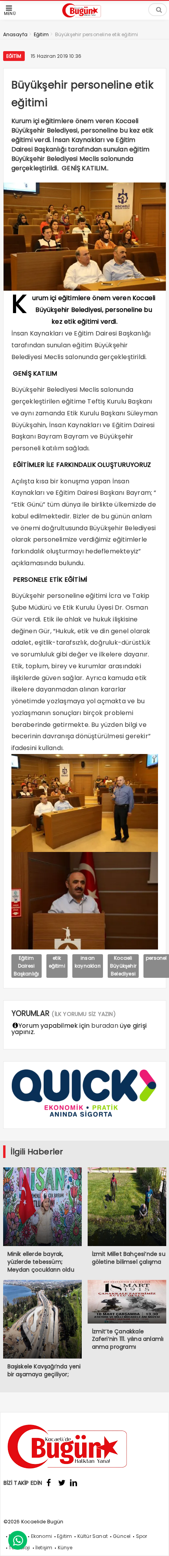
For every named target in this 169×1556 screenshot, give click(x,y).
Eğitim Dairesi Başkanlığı (26, 966)
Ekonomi (41, 1536)
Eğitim (14, 56)
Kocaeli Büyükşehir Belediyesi (123, 966)
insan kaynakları (88, 962)
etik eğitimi (57, 962)
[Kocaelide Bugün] (84, 18)
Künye (65, 1547)
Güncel (121, 1536)
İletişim (44, 1547)
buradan (104, 1025)
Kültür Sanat (92, 1536)
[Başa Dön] (155, 1542)
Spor (141, 1536)
